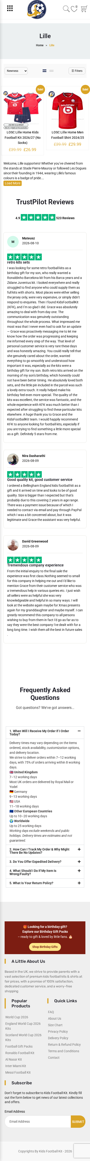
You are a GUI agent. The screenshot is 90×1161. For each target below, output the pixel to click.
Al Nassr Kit (13, 1059)
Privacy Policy (58, 1031)
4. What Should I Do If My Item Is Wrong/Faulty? (32, 872)
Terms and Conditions (63, 1051)
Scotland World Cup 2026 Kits (23, 1037)
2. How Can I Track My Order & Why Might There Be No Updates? (39, 850)
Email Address (15, 1111)
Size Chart (55, 1025)
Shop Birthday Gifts (45, 947)
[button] (45, 733)
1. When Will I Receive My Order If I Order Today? (39, 732)
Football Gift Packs (19, 1046)
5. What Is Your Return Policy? (31, 883)
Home (39, 45)
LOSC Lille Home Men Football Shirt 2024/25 (67, 134)
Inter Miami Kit (15, 1066)
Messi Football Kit (18, 1072)
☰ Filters (77, 71)
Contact (54, 1057)
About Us (54, 1018)
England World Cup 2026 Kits (23, 1026)
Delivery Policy (58, 1038)
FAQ (51, 1012)
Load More (12, 183)
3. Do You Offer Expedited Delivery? (35, 861)
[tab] (45, 71)
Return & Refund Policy (64, 1044)
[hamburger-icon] (10, 9)
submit (78, 1122)
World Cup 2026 (16, 1017)
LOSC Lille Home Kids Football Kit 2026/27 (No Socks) (23, 137)
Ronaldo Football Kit (19, 1053)
